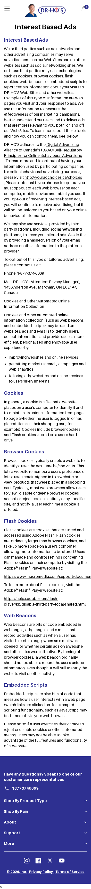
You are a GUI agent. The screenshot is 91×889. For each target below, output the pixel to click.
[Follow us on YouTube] (62, 860)
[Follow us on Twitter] (50, 860)
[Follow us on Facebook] (38, 860)
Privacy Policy (41, 872)
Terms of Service (69, 872)
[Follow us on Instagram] (27, 860)
